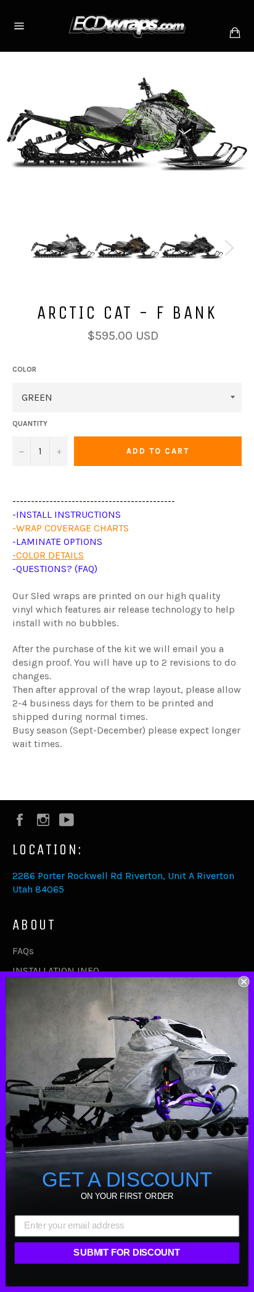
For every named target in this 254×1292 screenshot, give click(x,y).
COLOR (24, 369)
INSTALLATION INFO (55, 970)
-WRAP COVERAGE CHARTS (70, 528)
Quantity (29, 423)
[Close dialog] (243, 981)
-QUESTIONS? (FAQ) (54, 568)
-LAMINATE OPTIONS (57, 541)
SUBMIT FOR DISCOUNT (126, 1253)
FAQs (23, 951)
